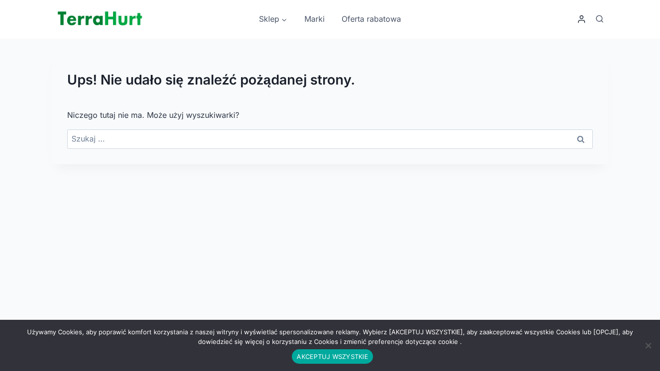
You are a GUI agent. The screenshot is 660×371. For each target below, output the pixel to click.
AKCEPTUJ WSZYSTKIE (332, 356)
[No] (648, 345)
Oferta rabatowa (371, 19)
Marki (314, 19)
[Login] (581, 19)
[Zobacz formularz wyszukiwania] (599, 19)
